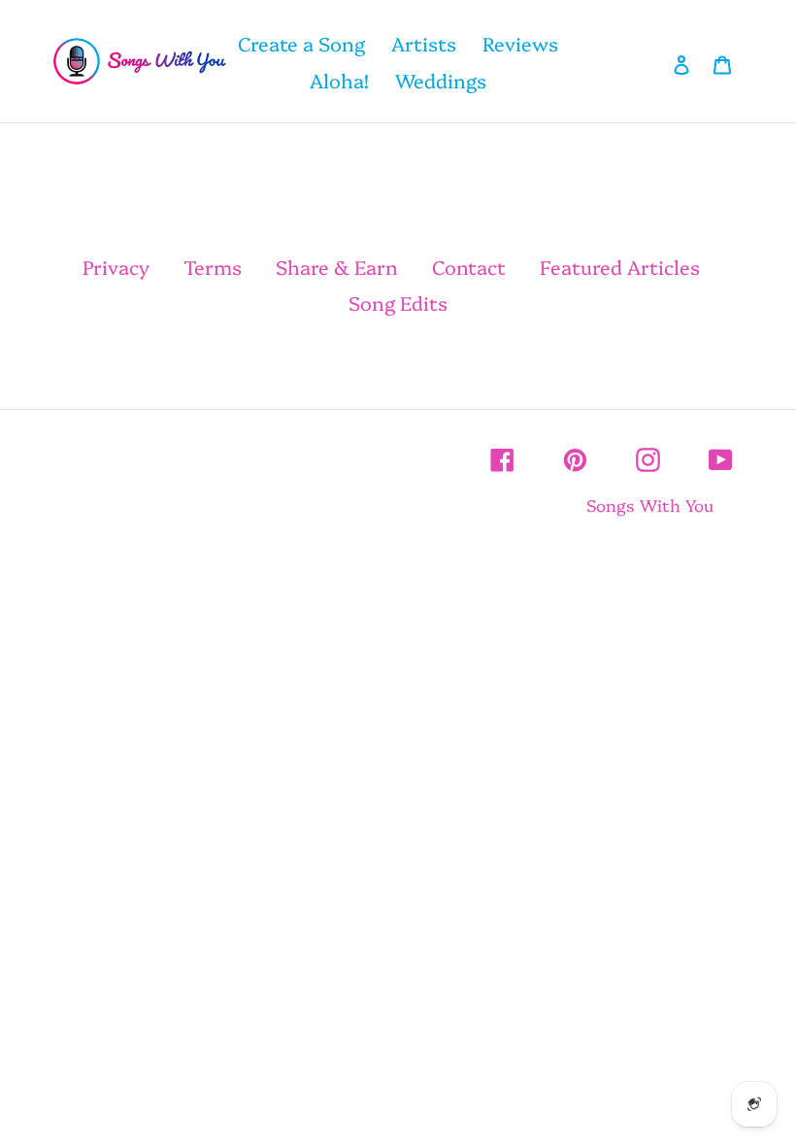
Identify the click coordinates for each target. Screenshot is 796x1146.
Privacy (116, 266)
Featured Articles (620, 266)
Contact (469, 266)
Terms (212, 266)
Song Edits (398, 302)
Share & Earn (337, 266)
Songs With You (649, 504)
